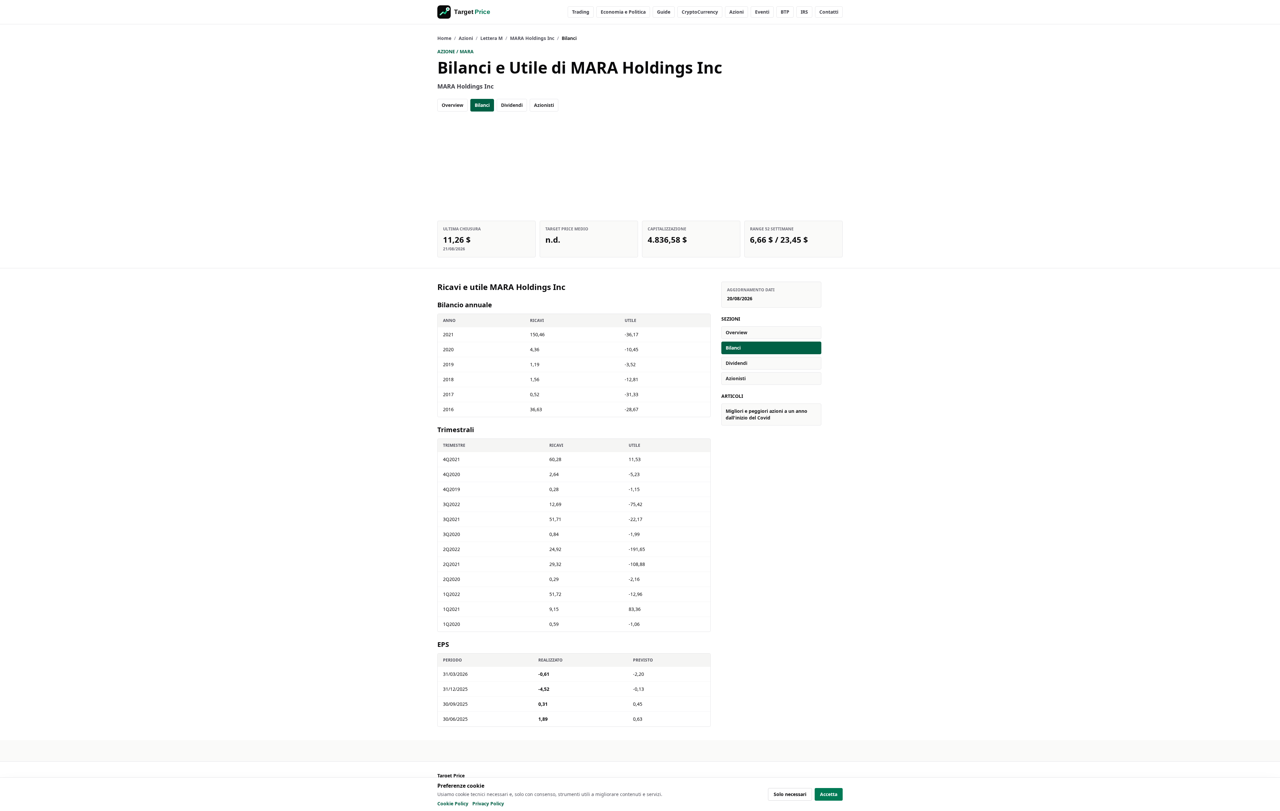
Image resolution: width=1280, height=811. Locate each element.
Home (444, 38)
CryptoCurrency (700, 12)
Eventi (762, 12)
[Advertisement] (640, 166)
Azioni (736, 12)
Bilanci (482, 105)
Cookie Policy (452, 803)
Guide (663, 12)
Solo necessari (790, 794)
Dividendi (512, 105)
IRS (804, 12)
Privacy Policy (488, 803)
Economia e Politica (623, 12)
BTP (785, 12)
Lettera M (491, 38)
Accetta (828, 794)
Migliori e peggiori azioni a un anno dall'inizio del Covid (766, 414)
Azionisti (544, 105)
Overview (452, 105)
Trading (580, 12)
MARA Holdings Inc (532, 38)
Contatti (828, 12)
